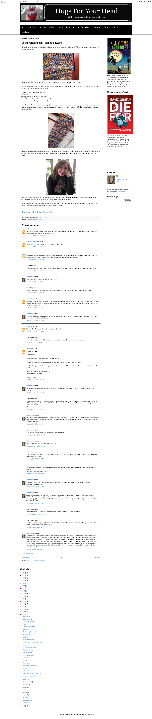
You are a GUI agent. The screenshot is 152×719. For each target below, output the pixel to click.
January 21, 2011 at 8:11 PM (35, 307)
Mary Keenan (30, 277)
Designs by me (31, 219)
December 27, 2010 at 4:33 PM (35, 271)
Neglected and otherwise (30, 645)
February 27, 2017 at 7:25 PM (35, 503)
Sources (96, 27)
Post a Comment (29, 553)
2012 (23, 609)
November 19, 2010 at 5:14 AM (35, 260)
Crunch (25, 668)
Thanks (25, 629)
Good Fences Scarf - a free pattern (33, 642)
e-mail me (122, 191)
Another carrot (27, 653)
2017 (23, 596)
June (25, 689)
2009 (23, 706)
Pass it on (26, 671)
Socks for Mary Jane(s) (30, 647)
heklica (28, 253)
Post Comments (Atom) (37, 560)
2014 (23, 604)
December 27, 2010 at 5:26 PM (35, 282)
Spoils (25, 660)
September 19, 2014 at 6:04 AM (36, 435)
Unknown (29, 229)
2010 (23, 614)
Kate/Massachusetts (33, 242)
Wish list (25, 637)
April (24, 695)
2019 (23, 591)
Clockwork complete (29, 621)
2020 (23, 588)
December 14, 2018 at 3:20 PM (35, 514)
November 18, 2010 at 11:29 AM (36, 236)
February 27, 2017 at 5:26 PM (35, 474)
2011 (23, 612)
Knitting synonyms (28, 655)
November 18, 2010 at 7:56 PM (35, 247)
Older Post (97, 557)
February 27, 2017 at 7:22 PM (35, 486)
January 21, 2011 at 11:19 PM (35, 331)
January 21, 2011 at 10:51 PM (35, 320)
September (26, 682)
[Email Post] (45, 217)
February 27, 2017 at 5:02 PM (35, 459)
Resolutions (26, 634)
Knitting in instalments (29, 665)
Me (23, 27)
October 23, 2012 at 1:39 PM (35, 380)
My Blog (32, 27)
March (25, 697)
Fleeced (25, 658)
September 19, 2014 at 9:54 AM (36, 446)
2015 (23, 601)
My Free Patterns (66, 27)
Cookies (25, 32)
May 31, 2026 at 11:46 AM (34, 549)
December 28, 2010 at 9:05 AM (35, 293)
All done (25, 624)
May (24, 692)
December (26, 616)
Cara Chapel (30, 299)
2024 (23, 578)
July (24, 687)
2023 (23, 580)
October (25, 679)
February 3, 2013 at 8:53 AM (35, 409)
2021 (23, 586)
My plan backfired (28, 640)
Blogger (91, 714)
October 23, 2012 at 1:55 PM (35, 392)
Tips (106, 27)
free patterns (38, 219)
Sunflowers (30, 348)
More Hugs (117, 27)
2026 (23, 573)
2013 (23, 606)
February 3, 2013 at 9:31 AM (35, 424)
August (25, 684)
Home (61, 557)
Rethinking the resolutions (31, 632)
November (26, 619)
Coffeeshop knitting (29, 627)
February (26, 700)
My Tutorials (83, 27)
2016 (23, 599)
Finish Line (26, 663)
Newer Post (25, 557)
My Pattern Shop (47, 27)
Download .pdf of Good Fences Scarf (37, 212)
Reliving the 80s (28, 650)
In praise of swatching (29, 676)
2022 (23, 583)
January (26, 702)
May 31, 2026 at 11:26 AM (34, 527)
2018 (23, 593)
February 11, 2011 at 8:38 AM (35, 342)
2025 (23, 575)
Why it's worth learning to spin (32, 673)
